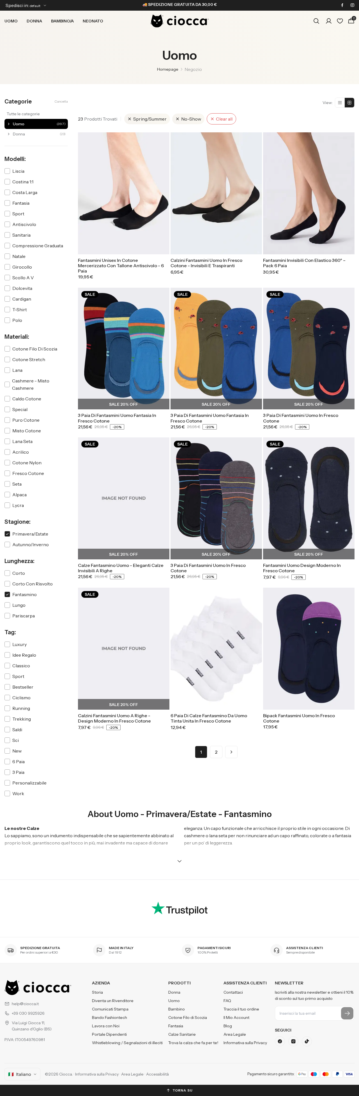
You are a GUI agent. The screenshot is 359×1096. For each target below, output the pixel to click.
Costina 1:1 (22, 181)
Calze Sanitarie (182, 1034)
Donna (34, 21)
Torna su (182, 1090)
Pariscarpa (23, 616)
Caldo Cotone (26, 399)
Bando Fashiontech (109, 1017)
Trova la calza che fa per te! (193, 1042)
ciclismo (21, 697)
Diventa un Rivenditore (113, 1000)
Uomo (11, 21)
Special (19, 409)
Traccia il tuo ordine (241, 1009)
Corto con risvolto (32, 584)
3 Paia (18, 772)
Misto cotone (26, 430)
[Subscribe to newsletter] (347, 1013)
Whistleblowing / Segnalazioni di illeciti (127, 1042)
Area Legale (235, 1034)
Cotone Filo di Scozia (187, 1017)
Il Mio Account (236, 1017)
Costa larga (24, 192)
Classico (21, 665)
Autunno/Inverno (30, 544)
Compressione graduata (37, 245)
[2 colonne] (340, 102)
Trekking (21, 719)
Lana (17, 370)
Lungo (19, 605)
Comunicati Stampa (110, 1009)
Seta (17, 484)
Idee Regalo (24, 655)
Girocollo (22, 267)
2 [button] (216, 752)
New (17, 751)
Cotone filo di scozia (34, 349)
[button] (231, 752)
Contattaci (233, 992)
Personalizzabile (29, 783)
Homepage (167, 69)
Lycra (18, 505)
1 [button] (201, 752)
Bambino (176, 1009)
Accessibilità (157, 1074)
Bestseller (22, 687)
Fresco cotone (28, 473)
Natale (19, 256)
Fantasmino (24, 594)
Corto (18, 573)
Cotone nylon (27, 462)
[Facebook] (342, 5)
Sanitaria (21, 235)
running (21, 708)
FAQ (227, 1000)
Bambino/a (62, 21)
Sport (18, 213)
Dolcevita (22, 288)
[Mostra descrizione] (179, 861)
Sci (15, 740)
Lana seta (22, 441)
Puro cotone (26, 420)
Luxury (19, 644)
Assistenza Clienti (245, 983)
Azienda (101, 983)
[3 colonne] (349, 102)
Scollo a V (23, 277)
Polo (17, 320)
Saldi (17, 729)
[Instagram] (352, 5)
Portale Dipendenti (109, 1034)
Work (18, 793)
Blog (228, 1025)
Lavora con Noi (105, 1025)
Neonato (93, 21)
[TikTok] (307, 1041)
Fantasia (20, 203)
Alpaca (19, 494)
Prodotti (179, 983)
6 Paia (18, 761)
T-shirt (19, 309)
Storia (97, 992)
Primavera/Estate (30, 534)
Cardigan (21, 299)
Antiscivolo (24, 224)
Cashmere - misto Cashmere (30, 384)
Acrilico (20, 452)
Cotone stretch (28, 359)
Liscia (18, 171)
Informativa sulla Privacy (245, 1042)
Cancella (61, 101)
